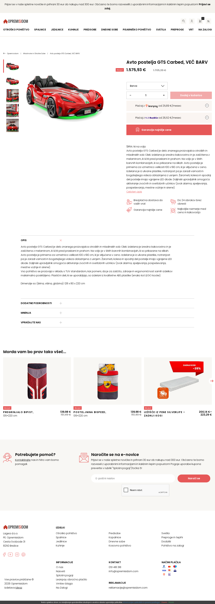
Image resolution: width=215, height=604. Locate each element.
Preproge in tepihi (172, 537)
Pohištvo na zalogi (172, 545)
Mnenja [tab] (26, 313)
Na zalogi (205, 29)
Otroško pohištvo (16, 29)
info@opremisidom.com (123, 571)
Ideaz (18, 587)
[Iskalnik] (183, 21)
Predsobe (90, 29)
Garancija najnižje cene (156, 130)
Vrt (191, 29)
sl (208, 21)
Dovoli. (171, 602)
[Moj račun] (192, 21)
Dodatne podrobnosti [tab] (36, 303)
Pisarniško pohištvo (137, 29)
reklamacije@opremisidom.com (128, 587)
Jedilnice (57, 29)
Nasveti (60, 571)
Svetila (161, 29)
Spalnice (40, 29)
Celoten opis (134, 192)
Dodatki (166, 541)
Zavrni (164, 602)
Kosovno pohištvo (120, 545)
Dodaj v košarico (191, 95)
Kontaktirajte (23, 460)
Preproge (177, 29)
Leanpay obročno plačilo (71, 579)
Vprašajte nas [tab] (31, 322)
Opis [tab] (24, 240)
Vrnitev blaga (64, 583)
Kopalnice (115, 537)
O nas (59, 567)
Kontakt (115, 562)
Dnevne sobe (109, 29)
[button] (212, 381)
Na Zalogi (62, 587)
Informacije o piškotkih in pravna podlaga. (141, 602)
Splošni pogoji (64, 575)
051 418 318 (115, 567)
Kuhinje (73, 29)
